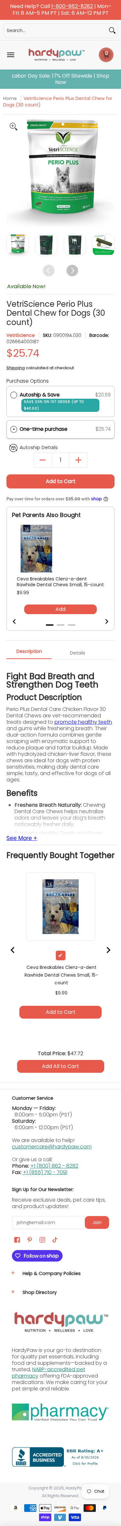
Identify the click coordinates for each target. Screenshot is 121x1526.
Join (97, 1222)
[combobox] (55, 30)
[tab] (50, 625)
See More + (21, 838)
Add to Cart (61, 481)
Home (10, 98)
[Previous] (12, 173)
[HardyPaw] (56, 55)
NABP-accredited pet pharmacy (48, 1373)
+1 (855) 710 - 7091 (45, 1172)
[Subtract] (43, 460)
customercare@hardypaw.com (52, 1146)
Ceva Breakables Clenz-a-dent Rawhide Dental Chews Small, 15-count (60, 582)
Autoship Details (39, 447)
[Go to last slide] (18, 621)
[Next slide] (102, 621)
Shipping (15, 368)
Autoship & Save (52, 401)
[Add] (78, 460)
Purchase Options (27, 381)
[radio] (13, 395)
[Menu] (10, 54)
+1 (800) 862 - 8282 (54, 1166)
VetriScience (20, 335)
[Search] (112, 30)
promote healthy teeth (83, 722)
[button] (106, 54)
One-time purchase (43, 429)
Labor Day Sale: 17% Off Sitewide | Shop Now (60, 79)
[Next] (109, 173)
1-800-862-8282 (72, 6)
